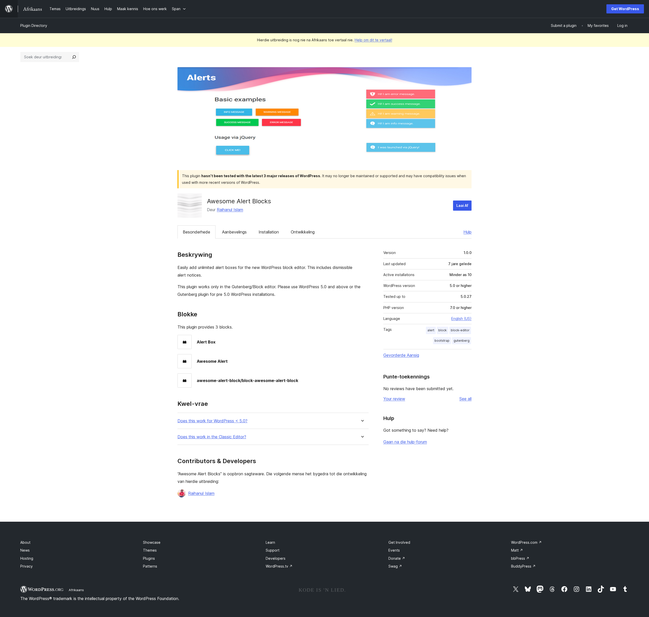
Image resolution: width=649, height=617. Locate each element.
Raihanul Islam (230, 209)
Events (394, 550)
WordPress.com (526, 542)
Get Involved (399, 542)
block (442, 330)
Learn (270, 542)
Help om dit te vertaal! (373, 40)
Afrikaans (76, 590)
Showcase (151, 542)
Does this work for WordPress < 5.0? (212, 421)
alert (430, 330)
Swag (395, 566)
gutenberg (462, 340)
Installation (269, 231)
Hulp (467, 231)
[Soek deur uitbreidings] (74, 57)
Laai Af (462, 205)
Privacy (26, 566)
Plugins (149, 558)
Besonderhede (196, 231)
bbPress (520, 558)
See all (465, 398)
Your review (394, 398)
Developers (275, 558)
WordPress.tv (279, 566)
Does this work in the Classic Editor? (211, 436)
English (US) (461, 318)
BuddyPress (523, 566)
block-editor (460, 330)
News (25, 550)
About (25, 542)
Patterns (150, 566)
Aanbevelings (234, 231)
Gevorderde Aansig (401, 355)
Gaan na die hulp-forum (405, 441)
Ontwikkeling (303, 231)
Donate (396, 558)
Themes (150, 550)
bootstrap (442, 340)
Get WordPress (625, 9)
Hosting (26, 558)
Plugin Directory (33, 25)
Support (272, 550)
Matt (517, 550)
